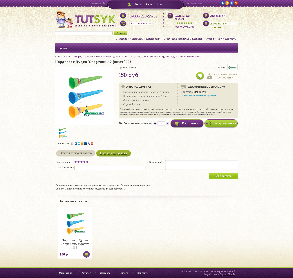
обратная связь (196, 3)
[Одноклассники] (82, 144)
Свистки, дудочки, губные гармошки (141, 56)
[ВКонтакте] (76, 144)
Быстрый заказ (224, 123)
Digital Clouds (227, 274)
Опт (219, 38)
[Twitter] (79, 144)
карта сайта (96, 3)
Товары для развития (83, 56)
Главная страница (63, 56)
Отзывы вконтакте (76, 153)
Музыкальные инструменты (108, 56)
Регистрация (154, 4)
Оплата (124, 272)
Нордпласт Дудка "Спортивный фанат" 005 (181, 56)
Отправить (224, 176)
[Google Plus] (92, 144)
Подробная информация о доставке (199, 95)
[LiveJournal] (88, 144)
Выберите (199, 91)
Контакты (231, 38)
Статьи (210, 38)
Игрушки (63, 48)
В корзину (190, 123)
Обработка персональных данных (183, 38)
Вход (138, 4)
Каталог (86, 272)
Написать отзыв (113, 153)
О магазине (122, 38)
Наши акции (153, 38)
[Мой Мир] (85, 144)
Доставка (137, 38)
